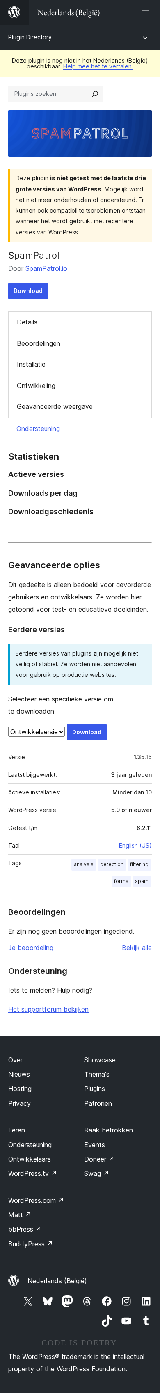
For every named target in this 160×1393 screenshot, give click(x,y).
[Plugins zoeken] (95, 94)
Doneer (99, 1159)
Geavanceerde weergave (55, 406)
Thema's (97, 1074)
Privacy (19, 1103)
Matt (19, 1215)
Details (27, 322)
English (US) (135, 845)
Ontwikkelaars (29, 1159)
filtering (139, 864)
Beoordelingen (38, 343)
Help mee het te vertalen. (98, 66)
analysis (84, 864)
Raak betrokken (108, 1130)
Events (94, 1145)
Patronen (98, 1103)
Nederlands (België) (57, 1281)
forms (121, 881)
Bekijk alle (137, 948)
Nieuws (19, 1074)
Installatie (31, 364)
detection (111, 864)
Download (28, 290)
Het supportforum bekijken (48, 1009)
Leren (16, 1130)
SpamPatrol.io (46, 268)
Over (15, 1060)
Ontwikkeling (36, 385)
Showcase (100, 1060)
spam (142, 881)
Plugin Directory (30, 37)
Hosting (20, 1088)
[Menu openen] (147, 12)
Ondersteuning (38, 428)
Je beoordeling (30, 948)
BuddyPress (30, 1244)
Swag (96, 1173)
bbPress (24, 1229)
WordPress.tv (32, 1173)
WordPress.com (36, 1200)
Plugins (94, 1088)
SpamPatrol (33, 255)
